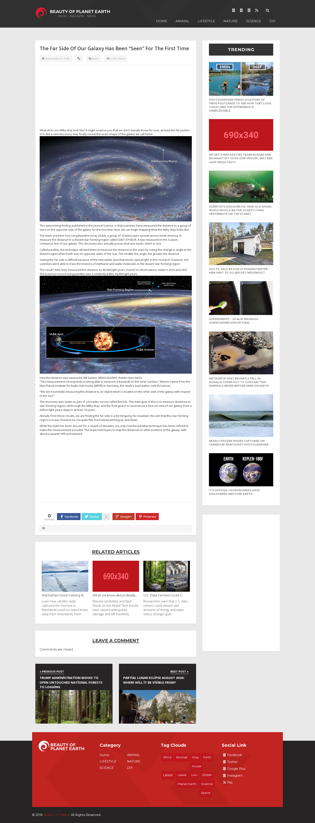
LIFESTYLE (206, 21)
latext (181, 775)
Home (161, 21)
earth (207, 757)
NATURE (231, 21)
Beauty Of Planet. (56, 815)
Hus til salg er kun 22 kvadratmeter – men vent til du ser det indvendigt (239, 270)
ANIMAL (182, 21)
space (205, 792)
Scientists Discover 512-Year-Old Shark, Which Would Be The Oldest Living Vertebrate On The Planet (240, 210)
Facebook (234, 755)
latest (168, 775)
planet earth (186, 784)
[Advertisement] (116, 98)
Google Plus (236, 769)
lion (194, 775)
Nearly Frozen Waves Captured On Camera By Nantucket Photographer (238, 442)
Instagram (235, 775)
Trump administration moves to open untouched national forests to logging (71, 682)
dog (195, 757)
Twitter (232, 762)
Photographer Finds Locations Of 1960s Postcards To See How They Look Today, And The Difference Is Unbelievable (240, 105)
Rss (229, 782)
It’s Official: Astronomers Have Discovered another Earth (234, 492)
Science (207, 784)
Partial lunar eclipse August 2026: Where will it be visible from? (153, 680)
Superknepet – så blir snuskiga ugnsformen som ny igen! (233, 320)
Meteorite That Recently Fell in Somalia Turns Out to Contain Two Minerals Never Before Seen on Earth (239, 382)
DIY (272, 21)
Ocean (207, 775)
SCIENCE (253, 21)
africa (167, 757)
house (196, 766)
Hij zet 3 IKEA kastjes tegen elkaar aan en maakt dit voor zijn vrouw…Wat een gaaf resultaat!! (241, 158)
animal (181, 757)
